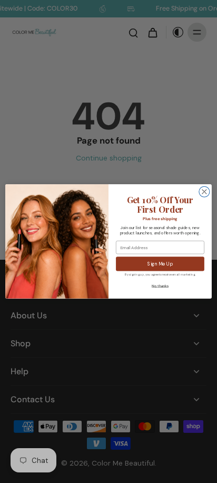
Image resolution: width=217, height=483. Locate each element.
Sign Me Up (159, 264)
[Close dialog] (204, 191)
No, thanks (160, 286)
